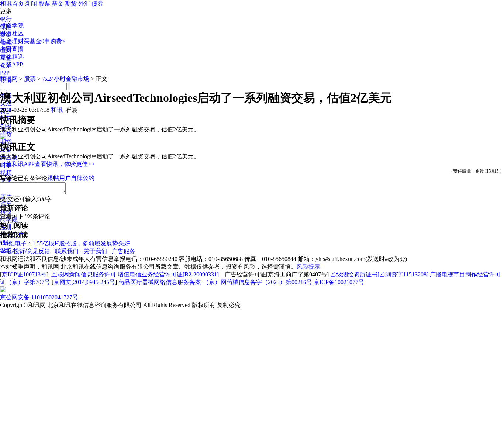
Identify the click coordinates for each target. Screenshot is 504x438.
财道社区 (12, 33)
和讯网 (9, 79)
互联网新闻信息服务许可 (83, 274)
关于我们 (95, 251)
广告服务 (123, 251)
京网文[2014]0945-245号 (84, 282)
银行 (6, 19)
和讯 (57, 110)
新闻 (31, 3)
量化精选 (12, 57)
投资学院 (12, 26)
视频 (6, 173)
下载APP (11, 64)
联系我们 (67, 251)
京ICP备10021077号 (339, 282)
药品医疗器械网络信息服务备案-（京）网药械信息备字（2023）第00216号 (215, 282)
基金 (57, 3)
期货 (71, 3)
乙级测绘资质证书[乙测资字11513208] (379, 274)
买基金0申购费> (44, 41)
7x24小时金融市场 (65, 79)
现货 (6, 134)
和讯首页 (12, 3)
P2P (5, 73)
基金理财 (12, 41)
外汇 (84, 3)
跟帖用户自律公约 (70, 178)
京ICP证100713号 (24, 274)
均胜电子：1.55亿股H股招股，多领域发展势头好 (66, 243)
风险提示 (308, 266)
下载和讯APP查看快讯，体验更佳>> (47, 164)
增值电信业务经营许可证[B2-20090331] (168, 274)
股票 (44, 3)
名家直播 (12, 49)
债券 (97, 3)
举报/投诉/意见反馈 (25, 251)
